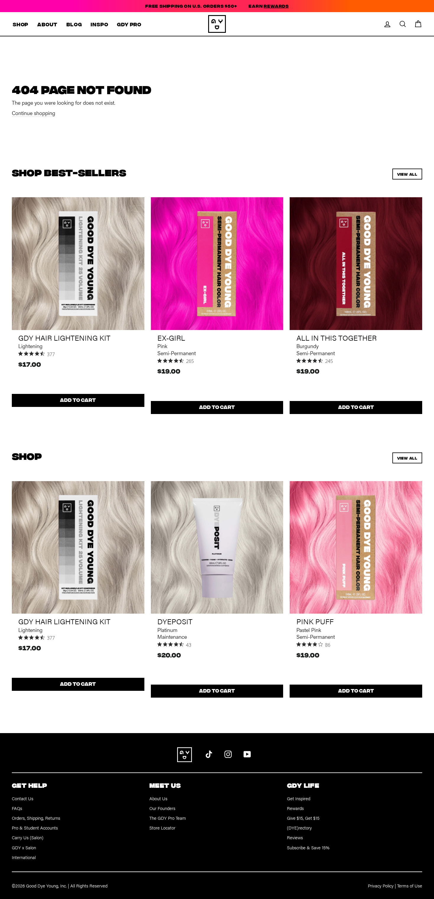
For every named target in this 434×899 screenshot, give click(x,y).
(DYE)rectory (299, 827)
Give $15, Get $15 (303, 818)
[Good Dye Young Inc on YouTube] (247, 753)
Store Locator (162, 827)
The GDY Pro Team (167, 818)
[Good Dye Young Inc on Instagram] (228, 753)
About (47, 24)
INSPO (99, 24)
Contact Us (22, 798)
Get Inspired (298, 798)
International (24, 857)
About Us (158, 798)
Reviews (295, 837)
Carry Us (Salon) (27, 837)
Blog (74, 24)
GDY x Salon (24, 847)
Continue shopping (33, 113)
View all (407, 174)
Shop (20, 24)
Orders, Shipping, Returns (36, 818)
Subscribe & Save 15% (308, 847)
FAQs (17, 808)
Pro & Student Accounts (35, 827)
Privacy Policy (381, 885)
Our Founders (162, 808)
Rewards (295, 808)
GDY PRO (129, 24)
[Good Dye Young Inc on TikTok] (209, 753)
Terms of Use (409, 885)
